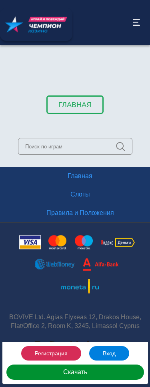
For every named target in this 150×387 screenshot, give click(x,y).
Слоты (80, 194)
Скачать (75, 372)
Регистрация (51, 353)
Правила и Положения (80, 212)
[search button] (120, 146)
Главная (75, 105)
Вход (109, 353)
